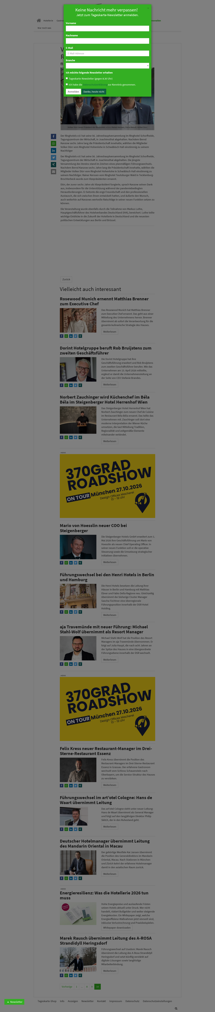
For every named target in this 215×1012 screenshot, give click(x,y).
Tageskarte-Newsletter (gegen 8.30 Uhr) (90, 78)
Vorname (71, 23)
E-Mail (70, 47)
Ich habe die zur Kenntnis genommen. (102, 84)
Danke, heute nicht (94, 91)
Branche (70, 60)
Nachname (72, 35)
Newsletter (16, 1002)
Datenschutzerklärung (95, 84)
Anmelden (73, 91)
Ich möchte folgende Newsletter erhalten (89, 72)
